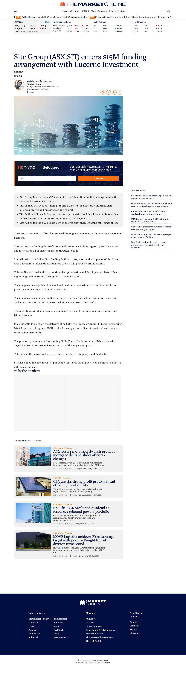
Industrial (33, 637)
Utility (56, 633)
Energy (32, 626)
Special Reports (61, 637)
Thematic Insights (94, 641)
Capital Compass (94, 626)
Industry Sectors (117, 11)
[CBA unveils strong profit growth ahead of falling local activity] (68, 486)
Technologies (60, 619)
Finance (18, 71)
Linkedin (134, 633)
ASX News (74, 11)
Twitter (133, 629)
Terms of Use (94, 662)
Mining (57, 626)
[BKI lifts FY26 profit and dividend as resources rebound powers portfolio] (68, 514)
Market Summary (99, 11)
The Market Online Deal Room (100, 637)
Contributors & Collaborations (100, 630)
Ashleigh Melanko (40, 85)
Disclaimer (106, 662)
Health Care (34, 633)
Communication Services (40, 619)
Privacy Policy (81, 662)
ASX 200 (85, 11)
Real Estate (59, 630)
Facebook (134, 626)
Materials (58, 622)
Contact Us (135, 622)
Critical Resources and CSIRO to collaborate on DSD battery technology (40, 17)
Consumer (33, 622)
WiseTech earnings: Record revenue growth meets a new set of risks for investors (148, 245)
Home (64, 11)
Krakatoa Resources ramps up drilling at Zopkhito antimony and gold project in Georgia (121, 17)
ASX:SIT (18, 76)
